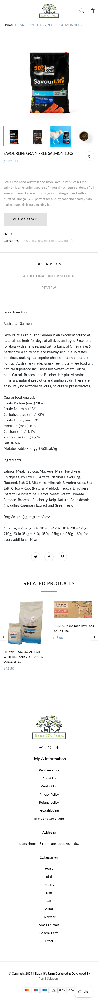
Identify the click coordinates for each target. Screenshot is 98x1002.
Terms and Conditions (49, 819)
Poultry (49, 885)
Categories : (12, 241)
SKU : (8, 234)
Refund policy (49, 803)
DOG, (26, 241)
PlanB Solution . (49, 978)
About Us (49, 778)
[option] (49, 79)
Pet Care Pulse (49, 770)
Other (49, 941)
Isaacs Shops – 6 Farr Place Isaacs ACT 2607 (49, 844)
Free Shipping (49, 811)
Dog (49, 893)
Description (49, 264)
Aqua (49, 909)
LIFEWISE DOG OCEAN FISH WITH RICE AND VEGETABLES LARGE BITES (23, 657)
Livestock (49, 917)
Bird (49, 877)
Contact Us (49, 786)
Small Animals (49, 925)
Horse (49, 869)
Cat (49, 901)
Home (8, 25)
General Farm (49, 933)
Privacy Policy (49, 794)
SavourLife (65, 241)
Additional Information (49, 276)
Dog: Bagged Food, (44, 241)
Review (49, 288)
